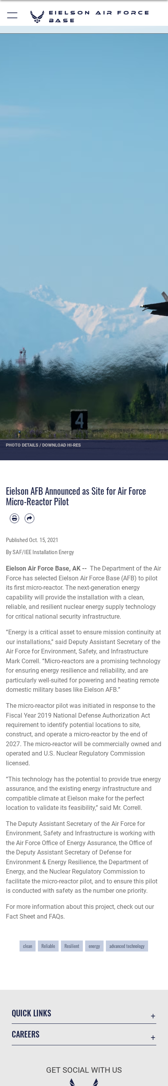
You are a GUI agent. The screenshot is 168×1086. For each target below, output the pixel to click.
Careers (25, 1034)
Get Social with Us (84, 1070)
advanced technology (127, 946)
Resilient (71, 946)
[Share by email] (29, 518)
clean (27, 946)
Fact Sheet (20, 916)
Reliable (48, 946)
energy (94, 946)
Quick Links (31, 1013)
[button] (12, 16)
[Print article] (14, 518)
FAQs (56, 916)
